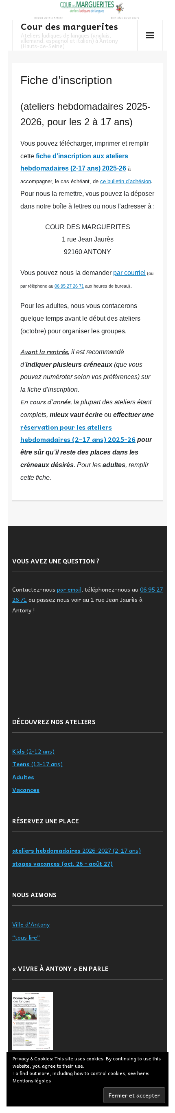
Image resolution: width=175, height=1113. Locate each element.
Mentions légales (32, 1080)
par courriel (129, 272)
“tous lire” (26, 937)
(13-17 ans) (37, 763)
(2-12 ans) (33, 751)
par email (69, 589)
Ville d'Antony (31, 924)
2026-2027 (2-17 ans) (76, 850)
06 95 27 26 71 (69, 286)
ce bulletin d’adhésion (125, 181)
